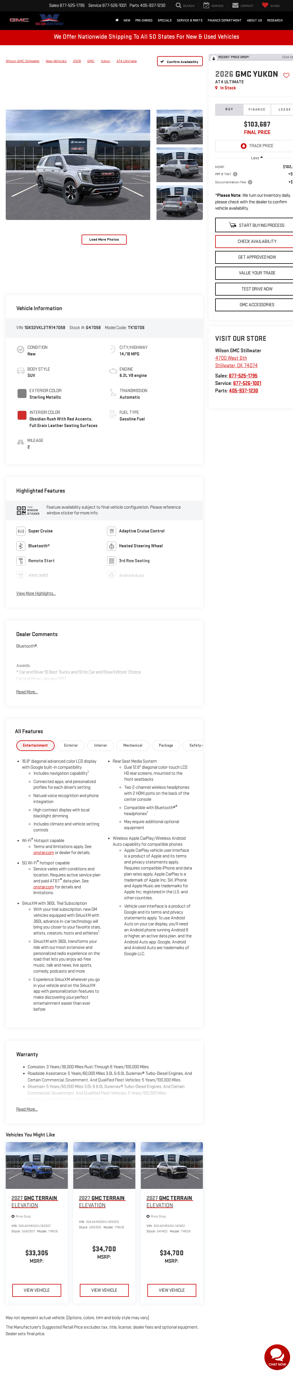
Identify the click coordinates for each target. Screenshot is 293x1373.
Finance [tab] (257, 109)
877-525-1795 (243, 376)
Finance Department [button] (225, 20)
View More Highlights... (36, 593)
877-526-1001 (247, 383)
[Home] (117, 20)
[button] (78, 165)
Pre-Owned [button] (144, 20)
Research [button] (275, 20)
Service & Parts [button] (190, 20)
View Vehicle (37, 1290)
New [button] (127, 20)
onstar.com (43, 852)
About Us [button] (254, 20)
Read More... (27, 692)
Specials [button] (165, 20)
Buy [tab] (229, 109)
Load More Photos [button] (104, 239)
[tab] (35, 745)
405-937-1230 (243, 391)
